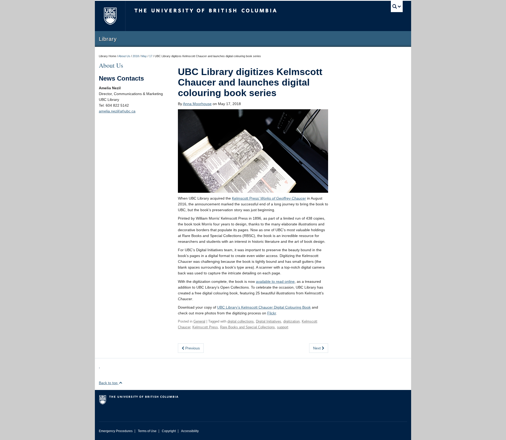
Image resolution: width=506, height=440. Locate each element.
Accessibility (190, 431)
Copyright (169, 431)
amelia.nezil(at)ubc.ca (117, 111)
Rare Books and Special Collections (247, 327)
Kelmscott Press (205, 327)
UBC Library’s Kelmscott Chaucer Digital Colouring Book (264, 307)
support (282, 327)
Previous (192, 348)
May (144, 56)
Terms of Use (147, 431)
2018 (136, 56)
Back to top (109, 383)
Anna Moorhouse (197, 104)
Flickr (271, 313)
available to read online (275, 281)
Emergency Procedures (116, 431)
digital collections (240, 321)
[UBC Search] (397, 6)
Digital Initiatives (268, 321)
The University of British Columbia (110, 16)
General (199, 321)
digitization (291, 321)
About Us (124, 56)
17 (150, 56)
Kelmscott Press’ (269, 198)
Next (317, 348)
